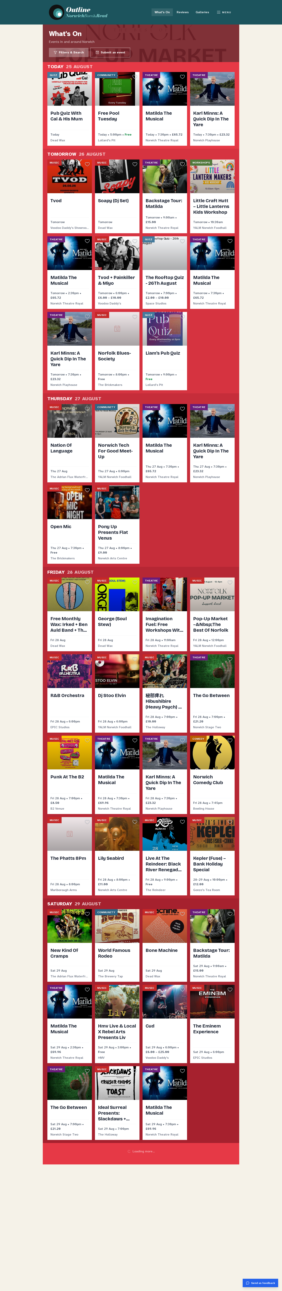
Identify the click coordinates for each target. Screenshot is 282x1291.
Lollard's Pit (106, 140)
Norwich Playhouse (206, 140)
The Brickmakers (110, 385)
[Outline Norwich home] (80, 12)
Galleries (202, 12)
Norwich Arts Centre (112, 558)
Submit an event (113, 52)
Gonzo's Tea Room (206, 890)
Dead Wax (57, 140)
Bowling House (203, 809)
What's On (162, 12)
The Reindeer (156, 890)
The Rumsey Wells (111, 1216)
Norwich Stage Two (207, 727)
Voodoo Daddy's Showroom (69, 228)
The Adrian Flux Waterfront (69, 477)
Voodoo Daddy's (109, 303)
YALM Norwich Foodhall (210, 228)
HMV (101, 1058)
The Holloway (155, 727)
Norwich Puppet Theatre (68, 1216)
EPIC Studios (59, 727)
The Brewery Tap (110, 976)
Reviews (183, 12)
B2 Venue (57, 809)
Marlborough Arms (63, 890)
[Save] (87, 76)
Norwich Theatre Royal (162, 140)
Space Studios (156, 303)
